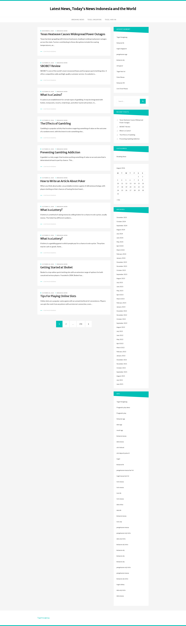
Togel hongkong (43, 618)
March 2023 (120, 299)
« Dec (118, 200)
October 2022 (121, 319)
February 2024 (121, 254)
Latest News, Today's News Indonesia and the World (93, 9)
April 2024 (120, 246)
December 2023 (122, 262)
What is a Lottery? (51, 210)
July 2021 (120, 380)
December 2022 (122, 311)
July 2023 (120, 282)
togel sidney (120, 584)
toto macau (120, 487)
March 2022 (120, 347)
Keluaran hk (120, 43)
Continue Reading (49, 51)
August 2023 (121, 278)
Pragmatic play (121, 413)
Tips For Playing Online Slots (58, 296)
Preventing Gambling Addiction (60, 152)
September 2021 (122, 372)
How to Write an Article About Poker (62, 181)
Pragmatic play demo (123, 407)
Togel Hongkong (122, 37)
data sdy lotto (121, 590)
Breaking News (77, 20)
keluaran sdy (121, 60)
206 (81, 324)
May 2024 (120, 242)
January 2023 (121, 307)
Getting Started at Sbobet (56, 267)
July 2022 (120, 331)
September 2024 (122, 225)
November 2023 (122, 266)
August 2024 (121, 229)
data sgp (119, 424)
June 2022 (120, 335)
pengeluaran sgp (122, 54)
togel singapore (122, 48)
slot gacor (120, 66)
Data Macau (120, 77)
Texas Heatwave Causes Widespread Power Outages (72, 34)
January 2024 (121, 258)
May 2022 (120, 339)
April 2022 (120, 343)
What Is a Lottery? (51, 238)
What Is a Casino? (51, 95)
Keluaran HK (121, 83)
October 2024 (121, 221)
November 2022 (122, 315)
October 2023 (121, 270)
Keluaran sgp (121, 419)
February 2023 (121, 303)
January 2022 (121, 356)
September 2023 (122, 274)
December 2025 (122, 217)
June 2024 (120, 238)
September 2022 (122, 323)
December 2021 (122, 360)
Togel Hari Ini (110, 20)
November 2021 (122, 364)
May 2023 (120, 290)
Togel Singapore (94, 20)
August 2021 (121, 376)
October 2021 (121, 368)
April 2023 (120, 295)
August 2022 (121, 327)
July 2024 (120, 234)
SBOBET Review (50, 66)
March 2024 (120, 250)
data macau (120, 596)
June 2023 (120, 286)
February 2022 (121, 351)
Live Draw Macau (122, 88)
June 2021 (120, 384)
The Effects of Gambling (55, 123)
